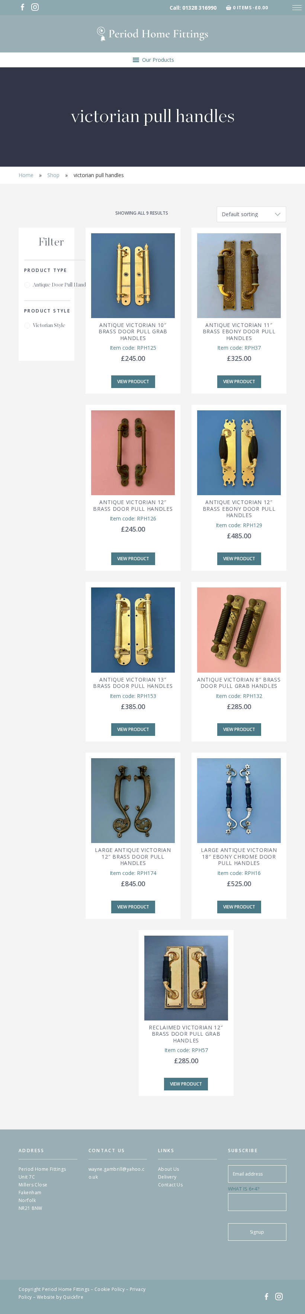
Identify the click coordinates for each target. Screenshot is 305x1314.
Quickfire (73, 1297)
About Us (168, 1169)
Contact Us (170, 1185)
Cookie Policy (109, 1289)
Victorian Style (49, 325)
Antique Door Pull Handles (62, 285)
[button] (158, 59)
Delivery (167, 1177)
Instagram (35, 7)
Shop (53, 175)
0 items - (250, 7)
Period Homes (152, 33)
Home (26, 175)
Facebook (22, 7)
